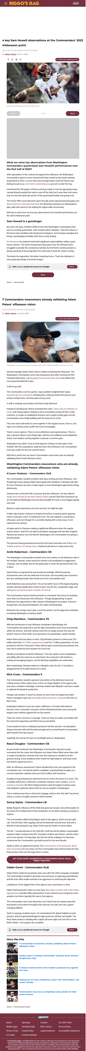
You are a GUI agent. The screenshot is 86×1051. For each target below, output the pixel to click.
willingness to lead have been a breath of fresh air (29, 590)
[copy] (20, 59)
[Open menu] (5, 3)
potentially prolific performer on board (48, 698)
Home (9, 282)
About (9, 1022)
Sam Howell (19, 282)
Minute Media (16, 1041)
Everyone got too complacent (20, 395)
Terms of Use (12, 1031)
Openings (26, 1022)
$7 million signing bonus (33, 642)
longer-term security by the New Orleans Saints (27, 497)
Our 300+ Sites (65, 1022)
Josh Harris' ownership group (38, 184)
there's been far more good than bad (23, 204)
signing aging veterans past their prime (43, 378)
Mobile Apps (11, 1026)
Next (72, 113)
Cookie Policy (28, 1031)
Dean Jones (10, 54)
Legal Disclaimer (47, 1031)
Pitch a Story (46, 1026)
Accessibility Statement (69, 1031)
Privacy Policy (65, 1026)
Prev (13, 113)
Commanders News (22, 1007)
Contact (43, 1022)
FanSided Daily (28, 1026)
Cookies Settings (29, 1035)
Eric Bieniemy (13, 241)
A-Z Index (10, 1035)
